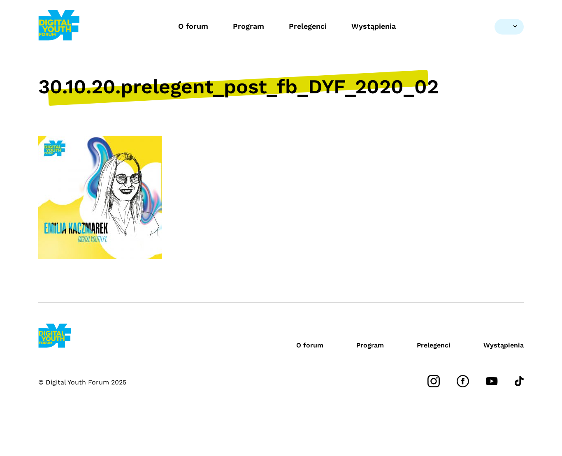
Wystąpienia (373, 26)
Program (248, 26)
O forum (193, 26)
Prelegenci (308, 26)
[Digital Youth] (58, 26)
